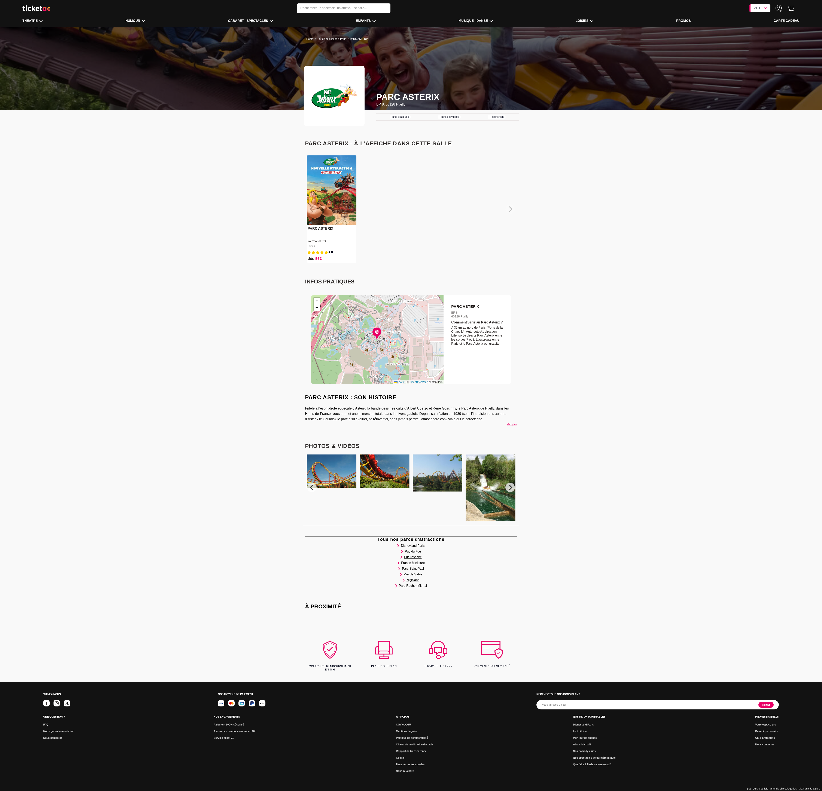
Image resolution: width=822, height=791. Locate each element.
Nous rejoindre (405, 771)
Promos (683, 20)
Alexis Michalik (582, 744)
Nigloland (413, 580)
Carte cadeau (787, 20)
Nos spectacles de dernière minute (594, 757)
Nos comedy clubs (584, 751)
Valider (766, 704)
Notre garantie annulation (58, 731)
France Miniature (413, 563)
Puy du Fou (413, 551)
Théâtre (30, 20)
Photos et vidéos (449, 116)
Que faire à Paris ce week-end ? (592, 764)
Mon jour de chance (585, 737)
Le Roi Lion (580, 731)
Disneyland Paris (413, 545)
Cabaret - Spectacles (248, 20)
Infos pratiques (400, 116)
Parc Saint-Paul (413, 568)
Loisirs (582, 20)
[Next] (510, 487)
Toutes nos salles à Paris (331, 38)
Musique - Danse (474, 20)
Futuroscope (413, 557)
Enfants (364, 20)
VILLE (757, 8)
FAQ (45, 724)
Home (309, 38)
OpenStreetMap (419, 382)
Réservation (497, 116)
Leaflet (401, 382)
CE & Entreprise (765, 737)
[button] (790, 8)
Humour (133, 20)
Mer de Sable (413, 574)
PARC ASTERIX (320, 228)
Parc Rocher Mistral (413, 585)
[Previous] (312, 487)
